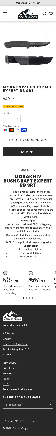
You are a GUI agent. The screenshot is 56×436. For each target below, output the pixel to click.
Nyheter (7, 354)
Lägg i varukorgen (28, 140)
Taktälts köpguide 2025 (16, 349)
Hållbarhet (8, 333)
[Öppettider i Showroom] (28, 3)
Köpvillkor (8, 368)
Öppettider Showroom (15, 344)
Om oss (7, 338)
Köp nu (28, 152)
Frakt (6, 378)
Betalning (8, 373)
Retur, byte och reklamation (18, 389)
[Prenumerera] (50, 405)
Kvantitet (6, 113)
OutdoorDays (20, 428)
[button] (5, 13)
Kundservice (10, 362)
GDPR (6, 384)
